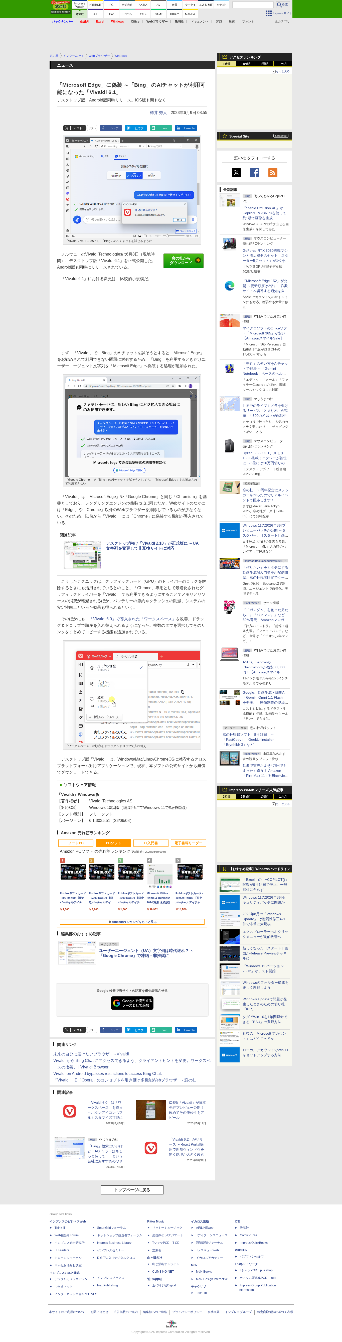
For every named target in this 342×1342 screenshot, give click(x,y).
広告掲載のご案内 (126, 1312)
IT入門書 (151, 843)
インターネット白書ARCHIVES (76, 1294)
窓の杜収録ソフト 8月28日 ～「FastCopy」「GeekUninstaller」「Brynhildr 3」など (250, 740)
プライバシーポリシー (187, 1312)
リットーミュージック (167, 1228)
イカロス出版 (200, 1221)
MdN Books (204, 1271)
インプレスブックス (110, 1278)
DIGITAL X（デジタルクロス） (117, 1258)
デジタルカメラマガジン (71, 1279)
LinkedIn (189, 128)
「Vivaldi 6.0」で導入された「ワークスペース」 (132, 619)
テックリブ (198, 1286)
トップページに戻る (132, 1190)
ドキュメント (200, 21)
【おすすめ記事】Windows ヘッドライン (259, 869)
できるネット (64, 1286)
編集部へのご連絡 (155, 1312)
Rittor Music (155, 1221)
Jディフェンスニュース (212, 1235)
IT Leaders (62, 1250)
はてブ (139, 128)
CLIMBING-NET (163, 1271)
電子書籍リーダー (189, 843)
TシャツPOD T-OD (166, 1243)
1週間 (264, 64)
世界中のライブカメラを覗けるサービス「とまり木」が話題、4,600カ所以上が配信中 (265, 411)
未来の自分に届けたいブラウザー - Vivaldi (91, 1054)
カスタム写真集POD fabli (258, 1278)
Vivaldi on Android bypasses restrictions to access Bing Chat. (107, 1073)
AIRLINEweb (205, 1228)
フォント (248, 21)
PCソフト (113, 843)
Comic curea (248, 1235)
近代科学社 (154, 1279)
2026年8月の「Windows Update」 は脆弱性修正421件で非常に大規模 (264, 919)
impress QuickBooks (254, 1243)
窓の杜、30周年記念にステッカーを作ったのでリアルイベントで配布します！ (266, 495)
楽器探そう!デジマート (167, 1235)
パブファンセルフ (252, 1256)
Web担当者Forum (67, 1235)
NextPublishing (107, 1285)
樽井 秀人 (158, 112)
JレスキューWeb (207, 1250)
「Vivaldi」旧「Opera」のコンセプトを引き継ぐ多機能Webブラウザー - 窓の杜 (124, 1080)
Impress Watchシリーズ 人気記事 (256, 790)
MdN (194, 1265)
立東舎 (156, 1250)
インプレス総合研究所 (70, 1243)
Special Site (239, 136)
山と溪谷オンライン (165, 1264)
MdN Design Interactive (212, 1279)
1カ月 (283, 64)
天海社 (244, 1228)
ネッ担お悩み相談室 (68, 1265)
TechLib (201, 1293)
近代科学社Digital (164, 1285)
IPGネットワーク (246, 1264)
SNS (219, 21)
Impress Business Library (114, 1243)
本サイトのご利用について (67, 1312)
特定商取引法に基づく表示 (275, 1312)
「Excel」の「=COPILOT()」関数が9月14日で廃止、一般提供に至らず (266, 885)
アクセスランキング (245, 57)
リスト (92, 128)
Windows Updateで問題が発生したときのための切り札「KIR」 (265, 1004)
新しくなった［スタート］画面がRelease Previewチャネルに (265, 953)
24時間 (245, 64)
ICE (237, 1221)
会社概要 (214, 1312)
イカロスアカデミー (209, 1258)
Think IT (60, 1228)
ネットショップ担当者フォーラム (119, 1235)
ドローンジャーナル (68, 1258)
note (164, 128)
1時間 (227, 64)
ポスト (78, 128)
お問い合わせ (99, 1312)
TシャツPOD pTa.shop (256, 1270)
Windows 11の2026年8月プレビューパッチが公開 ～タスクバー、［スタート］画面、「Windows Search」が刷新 (265, 535)
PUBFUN (241, 1250)
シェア (114, 128)
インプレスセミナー (110, 1250)
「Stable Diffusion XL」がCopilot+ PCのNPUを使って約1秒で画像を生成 (264, 213)
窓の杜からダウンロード (181, 260)
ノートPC (76, 843)
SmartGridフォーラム (111, 1228)
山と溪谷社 (154, 1258)
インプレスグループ (238, 1312)
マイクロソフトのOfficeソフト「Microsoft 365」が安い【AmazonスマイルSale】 (265, 333)
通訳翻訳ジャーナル (209, 1243)
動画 (232, 21)
